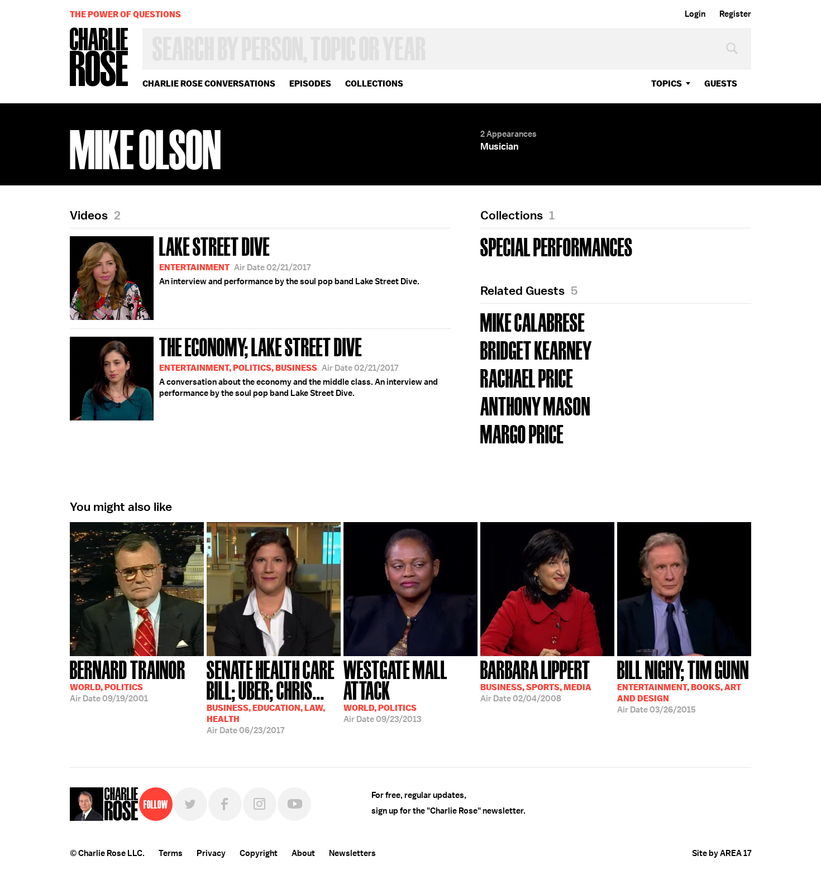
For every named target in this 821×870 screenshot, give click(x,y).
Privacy (211, 853)
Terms (171, 853)
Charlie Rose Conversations (208, 83)
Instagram (259, 804)
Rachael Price (526, 377)
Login (695, 14)
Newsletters (352, 853)
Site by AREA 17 (721, 853)
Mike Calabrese (532, 321)
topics (666, 83)
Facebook (225, 804)
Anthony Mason (535, 405)
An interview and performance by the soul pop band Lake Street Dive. (289, 259)
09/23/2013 (395, 690)
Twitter (190, 804)
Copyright (259, 853)
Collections (374, 83)
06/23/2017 (271, 696)
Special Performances (556, 246)
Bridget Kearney (536, 349)
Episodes (310, 83)
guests (720, 83)
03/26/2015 (683, 685)
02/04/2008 (535, 680)
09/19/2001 (127, 680)
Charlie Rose (99, 57)
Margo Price (522, 433)
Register (735, 14)
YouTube (294, 804)
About (303, 853)
